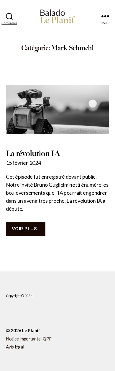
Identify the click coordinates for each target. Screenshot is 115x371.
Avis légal (15, 346)
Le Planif (31, 330)
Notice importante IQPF (29, 338)
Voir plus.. (26, 228)
